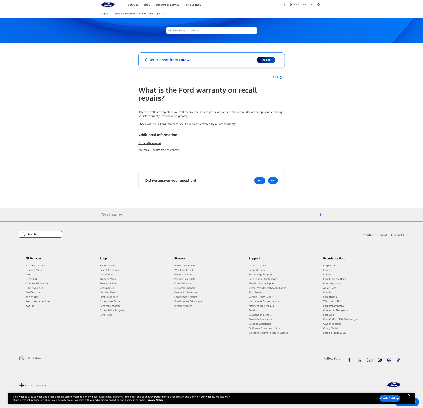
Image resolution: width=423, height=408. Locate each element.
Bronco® (382, 235)
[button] (136, 259)
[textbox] (40, 234)
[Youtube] (369, 360)
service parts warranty (214, 112)
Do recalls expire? (149, 143)
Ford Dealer (167, 124)
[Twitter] (360, 360)
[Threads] (389, 360)
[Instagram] (380, 360)
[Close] (409, 398)
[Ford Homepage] (393, 384)
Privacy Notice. (155, 400)
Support (105, 13)
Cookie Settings (389, 398)
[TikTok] (398, 360)
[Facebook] (350, 360)
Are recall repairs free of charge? (159, 150)
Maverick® (397, 235)
